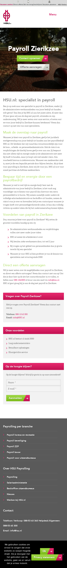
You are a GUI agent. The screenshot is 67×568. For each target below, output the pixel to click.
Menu (52, 14)
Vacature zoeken (6, 4)
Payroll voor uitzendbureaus (21, 458)
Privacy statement (44, 557)
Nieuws (10, 494)
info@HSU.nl (19, 317)
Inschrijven (38, 4)
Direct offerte (18, 4)
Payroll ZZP (13, 446)
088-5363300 (19, 280)
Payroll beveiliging (16, 440)
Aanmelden (15, 398)
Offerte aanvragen (31, 67)
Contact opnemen (29, 58)
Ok (44, 551)
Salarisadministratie (17, 482)
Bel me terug (28, 4)
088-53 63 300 (21, 314)
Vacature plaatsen (49, 4)
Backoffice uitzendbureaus (20, 488)
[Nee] (63, 554)
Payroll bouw (13, 452)
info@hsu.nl (53, 280)
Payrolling (12, 477)
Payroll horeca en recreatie (20, 435)
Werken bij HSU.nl (16, 500)
